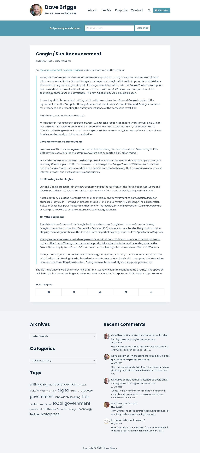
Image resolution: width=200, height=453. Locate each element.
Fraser (115, 420)
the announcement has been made (60, 70)
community (82, 385)
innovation (62, 397)
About (92, 10)
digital (64, 390)
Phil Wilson (117, 403)
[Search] (149, 10)
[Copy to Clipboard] (151, 292)
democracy (51, 391)
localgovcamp (46, 404)
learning (75, 397)
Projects (121, 10)
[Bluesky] (100, 292)
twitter (34, 414)
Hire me (105, 10)
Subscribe (163, 10)
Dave (114, 356)
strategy (71, 409)
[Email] (49, 292)
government (42, 396)
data (42, 390)
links (85, 396)
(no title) (132, 403)
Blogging (40, 384)
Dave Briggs (60, 7)
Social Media (48, 409)
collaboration (65, 384)
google (88, 390)
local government (71, 403)
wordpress (50, 414)
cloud (51, 385)
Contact (137, 10)
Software (61, 409)
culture (34, 390)
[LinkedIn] (74, 292)
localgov (34, 404)
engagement (76, 391)
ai (31, 384)
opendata (34, 409)
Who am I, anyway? (134, 420)
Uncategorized (63, 61)
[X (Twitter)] (126, 292)
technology (84, 409)
